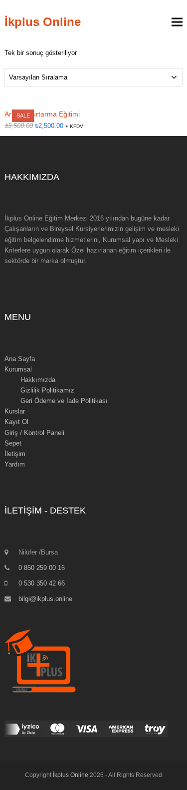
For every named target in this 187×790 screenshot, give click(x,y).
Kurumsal (18, 369)
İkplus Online (42, 21)
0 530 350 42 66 (41, 583)
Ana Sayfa (19, 358)
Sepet (12, 443)
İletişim (14, 454)
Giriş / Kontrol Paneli (34, 432)
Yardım (14, 464)
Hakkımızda (37, 380)
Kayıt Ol (16, 422)
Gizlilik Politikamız (47, 390)
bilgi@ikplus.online (45, 598)
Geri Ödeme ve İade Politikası (64, 400)
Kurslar (14, 411)
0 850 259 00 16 (41, 568)
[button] (177, 22)
